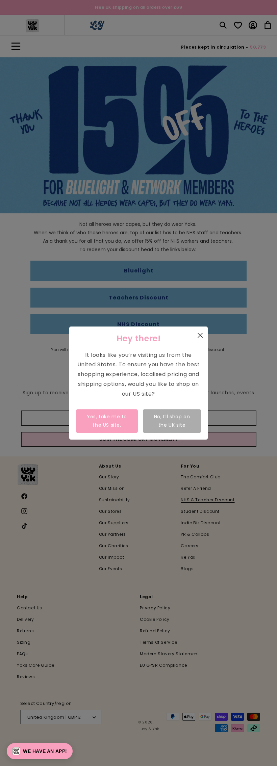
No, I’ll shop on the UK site (172, 420)
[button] (40, 751)
